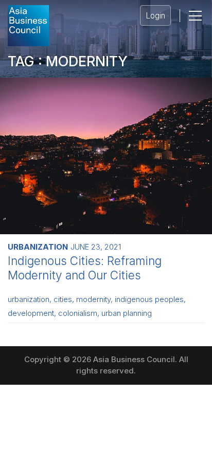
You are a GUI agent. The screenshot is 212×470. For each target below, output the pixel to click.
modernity (93, 299)
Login (155, 16)
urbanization (28, 299)
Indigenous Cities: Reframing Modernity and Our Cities (85, 268)
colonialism (77, 313)
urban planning (126, 313)
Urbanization (38, 247)
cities (63, 299)
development (31, 313)
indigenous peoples (149, 299)
